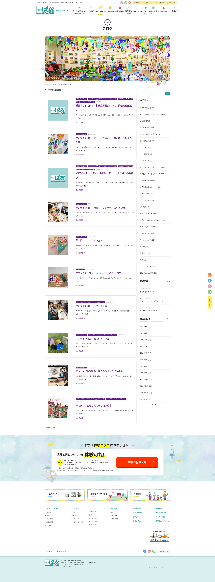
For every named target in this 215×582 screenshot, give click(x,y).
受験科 (91, 515)
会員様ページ (171, 3)
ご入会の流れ (114, 519)
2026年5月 (144, 346)
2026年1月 (144, 373)
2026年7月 (144, 333)
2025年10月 (144, 393)
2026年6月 (144, 340)
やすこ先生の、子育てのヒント (151, 114)
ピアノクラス (144, 200)
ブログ (145, 12)
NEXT (55, 427)
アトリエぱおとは (51, 508)
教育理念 (48, 515)
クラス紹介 (75, 508)
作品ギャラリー (147, 3)
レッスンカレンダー (147, 266)
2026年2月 (144, 366)
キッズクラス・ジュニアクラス (151, 167)
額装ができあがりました (148, 310)
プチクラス (144, 161)
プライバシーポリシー (62, 551)
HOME (47, 84)
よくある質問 (160, 3)
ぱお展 (142, 207)
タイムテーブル (100, 13)
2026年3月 (144, 360)
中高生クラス (93, 511)
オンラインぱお (145, 127)
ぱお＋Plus (48, 525)
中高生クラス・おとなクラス (150, 174)
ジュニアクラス (76, 525)
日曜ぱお (143, 253)
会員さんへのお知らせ (148, 213)
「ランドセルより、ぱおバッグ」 (151, 301)
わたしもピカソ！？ (147, 292)
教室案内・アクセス (163, 521)
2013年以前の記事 (146, 273)
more (154, 405)
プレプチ (143, 147)
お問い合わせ (137, 521)
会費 (111, 512)
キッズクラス (75, 519)
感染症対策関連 (145, 141)
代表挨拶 (48, 512)
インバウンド (144, 154)
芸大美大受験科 (145, 180)
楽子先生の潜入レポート (148, 187)
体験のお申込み (137, 462)
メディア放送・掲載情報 (148, 134)
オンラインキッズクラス (78, 522)
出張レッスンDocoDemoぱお (150, 220)
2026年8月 (144, 326)
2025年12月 (144, 379)
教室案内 (128, 12)
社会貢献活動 (49, 522)
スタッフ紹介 (49, 519)
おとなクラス (93, 518)
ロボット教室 (144, 194)
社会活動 (143, 260)
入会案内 (113, 508)
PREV (48, 427)
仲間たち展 (153, 12)
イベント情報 (137, 12)
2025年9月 (144, 399)
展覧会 (142, 246)
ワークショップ (145, 240)
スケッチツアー (145, 233)
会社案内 (49, 551)
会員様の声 (174, 12)
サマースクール (145, 227)
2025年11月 (144, 386)
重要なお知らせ (145, 108)
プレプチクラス (76, 512)
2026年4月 (144, 353)
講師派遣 (137, 3)
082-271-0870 (69, 565)
